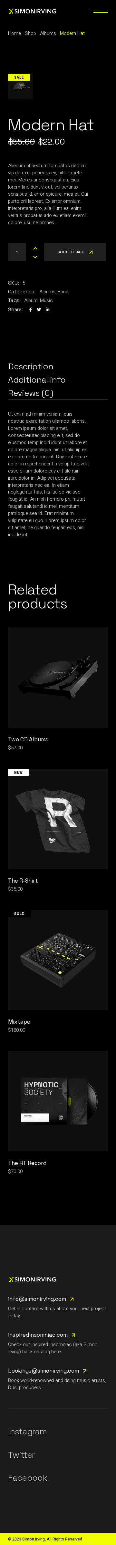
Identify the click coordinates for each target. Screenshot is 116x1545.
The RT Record (27, 1163)
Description (30, 366)
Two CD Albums (28, 739)
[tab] (30, 366)
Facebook (27, 1477)
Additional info (36, 379)
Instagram (27, 1431)
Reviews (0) (30, 392)
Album (31, 300)
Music (46, 300)
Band (63, 291)
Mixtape (19, 1021)
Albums (47, 291)
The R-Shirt (23, 880)
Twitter (21, 1454)
